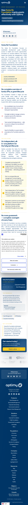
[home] (5, 2)
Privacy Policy (8, 502)
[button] (25, 2)
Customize (13, 265)
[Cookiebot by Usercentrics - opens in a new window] (20, 234)
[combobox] (5, 503)
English (5, 503)
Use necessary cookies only (14, 269)
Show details (20, 256)
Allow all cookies (14, 260)
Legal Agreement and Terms (17, 502)
